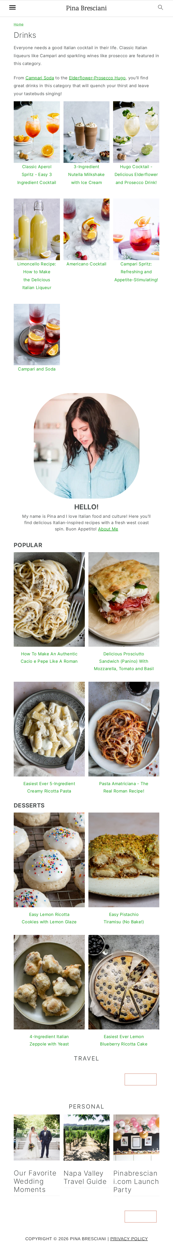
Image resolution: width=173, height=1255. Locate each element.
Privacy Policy (129, 1238)
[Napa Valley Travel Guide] (86, 1138)
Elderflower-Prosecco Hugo (97, 77)
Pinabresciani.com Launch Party (136, 1181)
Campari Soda (40, 77)
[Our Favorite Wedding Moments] (37, 1138)
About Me (108, 528)
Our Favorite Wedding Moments (35, 1181)
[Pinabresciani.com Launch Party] (136, 1138)
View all (140, 1079)
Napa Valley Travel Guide (85, 1177)
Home (18, 24)
